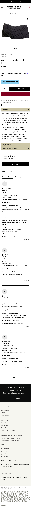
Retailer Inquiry (5, 433)
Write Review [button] (15, 164)
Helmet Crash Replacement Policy (10, 438)
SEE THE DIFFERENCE (10, 82)
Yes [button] (15, 236)
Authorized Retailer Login (8, 430)
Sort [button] (3, 171)
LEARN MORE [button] (15, 398)
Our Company (5, 410)
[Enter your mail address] (28, 473)
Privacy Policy (5, 417)
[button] (15, 110)
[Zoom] (27, 19)
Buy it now (15, 94)
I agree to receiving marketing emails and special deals (15, 478)
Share (4, 105)
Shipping (3, 69)
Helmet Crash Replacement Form (10, 440)
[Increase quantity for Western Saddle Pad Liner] (7, 89)
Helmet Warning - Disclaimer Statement (11, 435)
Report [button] (18, 236)
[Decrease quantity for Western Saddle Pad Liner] (2, 89)
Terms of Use (4, 420)
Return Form (4, 428)
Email (2, 470)
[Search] (25, 7)
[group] (15, 156)
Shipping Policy (5, 425)
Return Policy (4, 423)
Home (2, 13)
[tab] (7, 177)
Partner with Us (5, 415)
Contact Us (4, 412)
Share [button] (22, 236)
